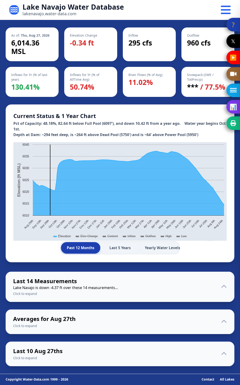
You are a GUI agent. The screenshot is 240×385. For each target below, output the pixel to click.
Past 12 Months (80, 247)
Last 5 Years (120, 247)
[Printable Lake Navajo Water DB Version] (233, 123)
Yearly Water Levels (162, 247)
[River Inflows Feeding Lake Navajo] (233, 90)
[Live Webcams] (233, 74)
